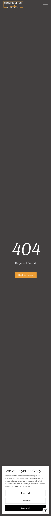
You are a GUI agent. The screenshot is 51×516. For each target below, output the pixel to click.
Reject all (25, 493)
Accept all (25, 508)
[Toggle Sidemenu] (45, 4)
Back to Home (25, 275)
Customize (25, 500)
